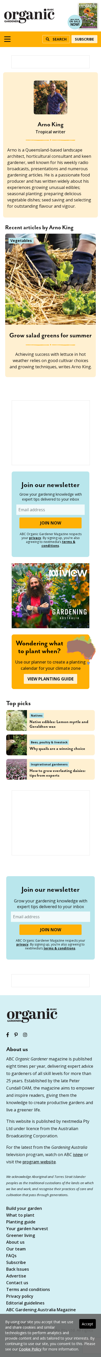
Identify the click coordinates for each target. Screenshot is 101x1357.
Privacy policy (19, 1296)
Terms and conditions (28, 1289)
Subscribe (84, 39)
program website (39, 1162)
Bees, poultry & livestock (49, 742)
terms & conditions (58, 544)
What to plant (20, 1215)
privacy (35, 538)
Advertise (16, 1276)
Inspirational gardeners (49, 764)
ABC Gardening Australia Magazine (41, 1310)
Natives (36, 715)
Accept (87, 1323)
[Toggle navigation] (7, 39)
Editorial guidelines (25, 1303)
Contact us (17, 1283)
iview (78, 1154)
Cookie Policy (30, 1349)
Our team (16, 1249)
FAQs (11, 1256)
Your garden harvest (27, 1229)
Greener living (20, 1235)
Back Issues (17, 1269)
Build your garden (24, 1208)
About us (15, 1242)
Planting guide (20, 1222)
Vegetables (21, 240)
